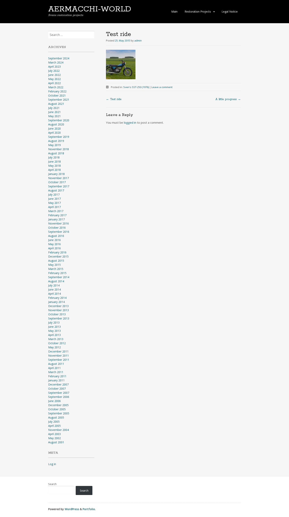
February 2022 (57, 91)
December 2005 (58, 405)
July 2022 (54, 71)
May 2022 (54, 79)
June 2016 (54, 240)
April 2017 (54, 207)
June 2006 (54, 401)
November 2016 (58, 223)
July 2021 (54, 108)
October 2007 (57, 388)
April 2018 (54, 170)
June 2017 (54, 199)
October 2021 (57, 95)
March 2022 (55, 87)
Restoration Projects (198, 11)
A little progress (228, 99)
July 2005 (54, 421)
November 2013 (58, 310)
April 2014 (54, 293)
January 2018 (56, 174)
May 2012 (54, 347)
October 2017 (57, 182)
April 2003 (54, 434)
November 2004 (58, 430)
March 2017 (55, 211)
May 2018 (54, 165)
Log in (52, 464)
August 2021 (56, 104)
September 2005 (58, 413)
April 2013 (54, 335)
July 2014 (54, 285)
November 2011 (58, 355)
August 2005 (56, 417)
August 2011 (56, 364)
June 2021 (54, 112)
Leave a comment (161, 87)
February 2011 (57, 376)
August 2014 (56, 281)
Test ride (113, 99)
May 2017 (54, 203)
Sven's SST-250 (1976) (136, 87)
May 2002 (54, 438)
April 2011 (54, 368)
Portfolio (89, 509)
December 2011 (58, 351)
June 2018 (54, 161)
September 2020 (58, 120)
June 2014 (54, 289)
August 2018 (56, 153)
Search (52, 484)
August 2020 (56, 124)
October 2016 (57, 227)
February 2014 (57, 298)
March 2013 (55, 339)
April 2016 (54, 248)
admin (138, 40)
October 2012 (57, 343)
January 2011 (56, 380)
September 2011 (58, 360)
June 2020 (54, 128)
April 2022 (54, 83)
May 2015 (54, 265)
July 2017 (54, 194)
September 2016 (58, 232)
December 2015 (58, 256)
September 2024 (58, 58)
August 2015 (56, 260)
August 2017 (56, 190)
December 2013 (58, 306)
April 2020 (54, 132)
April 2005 (54, 426)
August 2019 (56, 141)
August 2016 (56, 236)
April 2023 (54, 66)
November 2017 (58, 178)
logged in (130, 122)
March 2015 (55, 269)
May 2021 (54, 116)
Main (174, 11)
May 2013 (54, 331)
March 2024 (55, 62)
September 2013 (58, 318)
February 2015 (57, 273)
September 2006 (58, 397)
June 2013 (54, 326)
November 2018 (58, 149)
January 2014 (56, 302)
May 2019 (54, 145)
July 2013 (54, 322)
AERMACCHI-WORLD (89, 9)
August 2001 (56, 442)
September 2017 (58, 186)
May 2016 (54, 244)
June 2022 (54, 75)
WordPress (72, 509)
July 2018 (54, 157)
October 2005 (57, 409)
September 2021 (58, 99)
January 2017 (56, 219)
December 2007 (58, 384)
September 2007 (58, 393)
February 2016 (57, 252)
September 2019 (58, 137)
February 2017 (57, 215)
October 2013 (57, 314)
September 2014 (58, 277)
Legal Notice (230, 11)
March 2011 (55, 372)
